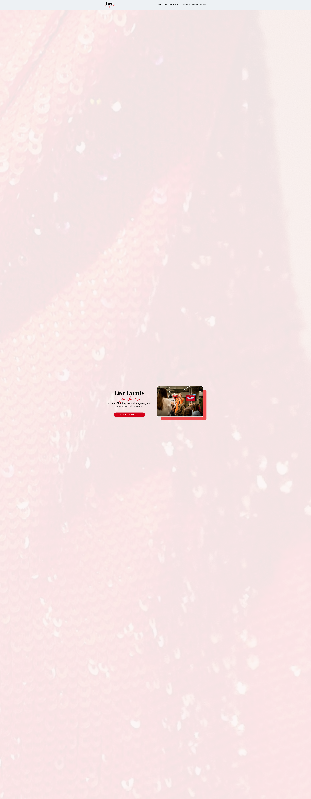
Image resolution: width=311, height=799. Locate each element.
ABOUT (165, 5)
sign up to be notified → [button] (129, 414)
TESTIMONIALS (186, 5)
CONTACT (203, 5)
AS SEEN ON (194, 5)
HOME (159, 5)
